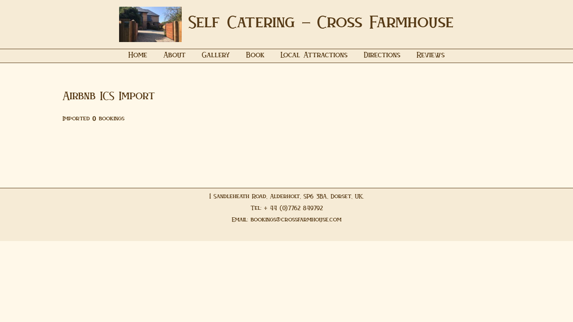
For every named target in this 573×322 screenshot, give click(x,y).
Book (255, 56)
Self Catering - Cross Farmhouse (321, 24)
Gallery (216, 56)
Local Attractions (314, 56)
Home (137, 56)
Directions (382, 56)
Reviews (431, 56)
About (174, 56)
